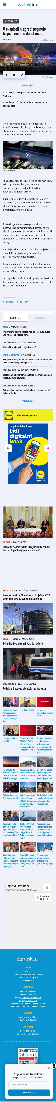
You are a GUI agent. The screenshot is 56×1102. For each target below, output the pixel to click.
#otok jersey (22, 301)
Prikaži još (27, 400)
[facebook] (6, 75)
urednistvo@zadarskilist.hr (28, 1017)
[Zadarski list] (28, 5)
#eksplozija (8, 301)
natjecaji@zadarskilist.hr (28, 1000)
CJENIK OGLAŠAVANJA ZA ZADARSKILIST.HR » (28, 1003)
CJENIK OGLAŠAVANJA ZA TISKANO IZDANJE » (28, 1006)
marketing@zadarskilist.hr (31, 997)
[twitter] (14, 75)
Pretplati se (29, 1092)
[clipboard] (21, 75)
